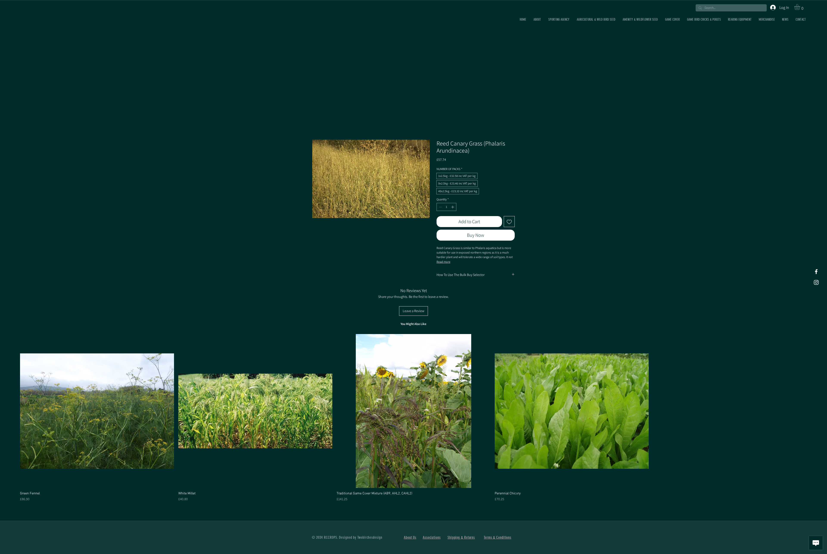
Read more (443, 262)
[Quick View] (97, 411)
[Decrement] (440, 207)
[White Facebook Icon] (816, 271)
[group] (413, 418)
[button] (800, 7)
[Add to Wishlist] (509, 221)
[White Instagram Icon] (816, 282)
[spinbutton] (446, 207)
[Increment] (453, 207)
